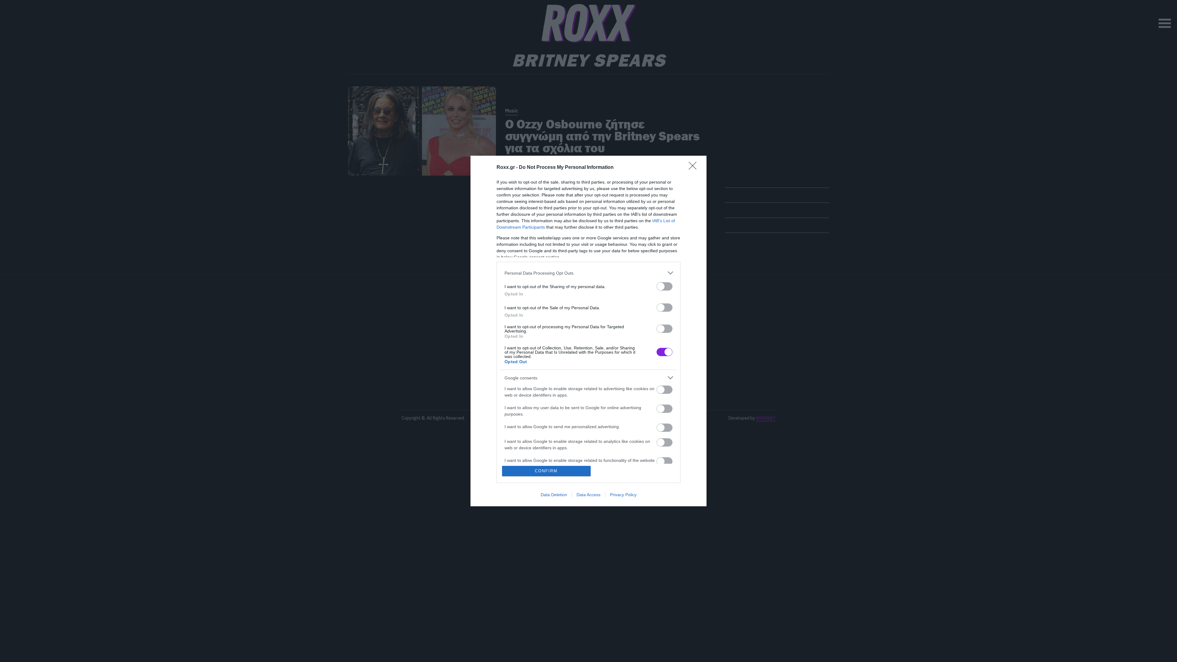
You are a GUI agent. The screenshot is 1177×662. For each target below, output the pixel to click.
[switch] (664, 286)
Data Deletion (554, 494)
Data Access (588, 494)
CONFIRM (546, 471)
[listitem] (588, 273)
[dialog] (588, 331)
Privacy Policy (623, 494)
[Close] (694, 167)
